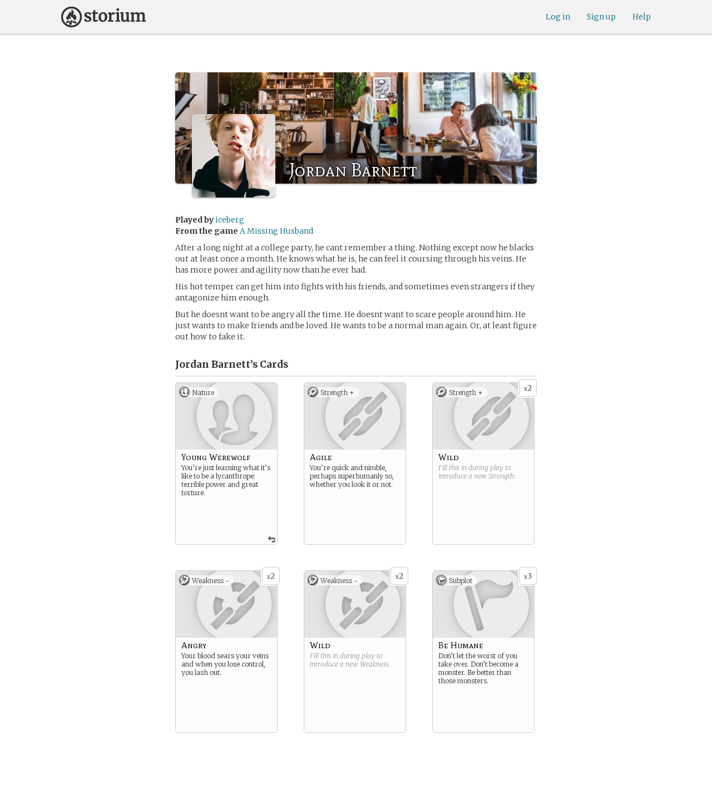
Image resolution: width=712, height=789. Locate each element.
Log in (558, 17)
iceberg (229, 220)
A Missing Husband (276, 231)
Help (641, 17)
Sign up (601, 17)
